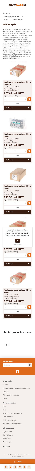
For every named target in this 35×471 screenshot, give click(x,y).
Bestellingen (7, 438)
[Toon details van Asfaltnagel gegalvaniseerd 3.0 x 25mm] (17, 226)
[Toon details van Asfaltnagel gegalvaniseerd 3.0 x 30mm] (17, 278)
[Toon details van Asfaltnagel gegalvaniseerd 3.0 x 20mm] (17, 122)
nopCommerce (20, 456)
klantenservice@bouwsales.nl (13, 54)
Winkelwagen (7, 442)
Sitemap (6, 385)
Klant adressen (8, 435)
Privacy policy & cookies (11, 395)
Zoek (4, 406)
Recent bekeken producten (12, 413)
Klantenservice (8, 417)
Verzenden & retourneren (12, 424)
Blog (4, 410)
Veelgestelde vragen (10, 420)
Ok (17, 241)
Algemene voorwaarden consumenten (16, 388)
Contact (5, 391)
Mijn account (7, 432)
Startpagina (7, 13)
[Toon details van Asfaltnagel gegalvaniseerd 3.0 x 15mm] (17, 174)
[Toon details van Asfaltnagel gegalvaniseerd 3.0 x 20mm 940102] (17, 70)
